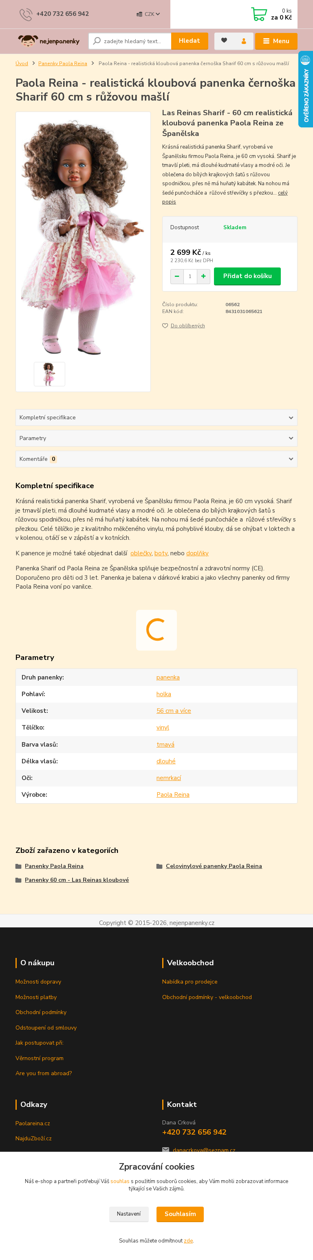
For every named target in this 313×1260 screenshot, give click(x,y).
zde (188, 1241)
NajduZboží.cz (33, 1138)
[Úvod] (48, 41)
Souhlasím (180, 1214)
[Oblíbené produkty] (224, 40)
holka (163, 694)
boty (161, 553)
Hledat (189, 41)
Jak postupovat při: (39, 1043)
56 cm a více (173, 711)
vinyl (162, 727)
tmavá (165, 745)
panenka (168, 677)
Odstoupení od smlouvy (46, 1028)
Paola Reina (173, 795)
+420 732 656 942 (62, 14)
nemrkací (168, 778)
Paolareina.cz (32, 1123)
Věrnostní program (39, 1058)
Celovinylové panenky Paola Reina (214, 866)
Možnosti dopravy (38, 982)
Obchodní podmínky (40, 1012)
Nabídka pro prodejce (190, 982)
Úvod (21, 63)
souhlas (120, 1181)
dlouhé (166, 761)
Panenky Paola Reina (62, 63)
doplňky (197, 553)
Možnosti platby (36, 997)
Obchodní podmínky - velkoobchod (207, 997)
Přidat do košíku (247, 276)
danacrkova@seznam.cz (204, 1150)
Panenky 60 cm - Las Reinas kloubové (77, 880)
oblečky (141, 553)
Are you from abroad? (43, 1073)
